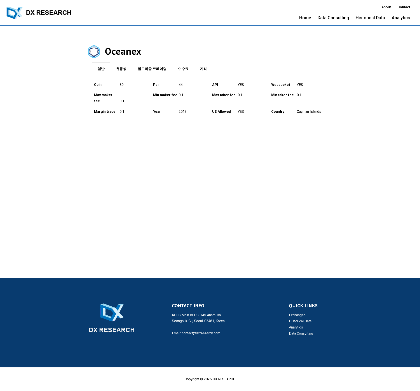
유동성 (121, 69)
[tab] (101, 69)
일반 (101, 69)
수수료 (183, 69)
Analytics (401, 17)
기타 (203, 69)
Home (305, 17)
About (386, 7)
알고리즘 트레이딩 (152, 69)
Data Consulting (333, 17)
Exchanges (297, 315)
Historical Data (370, 17)
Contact (403, 7)
